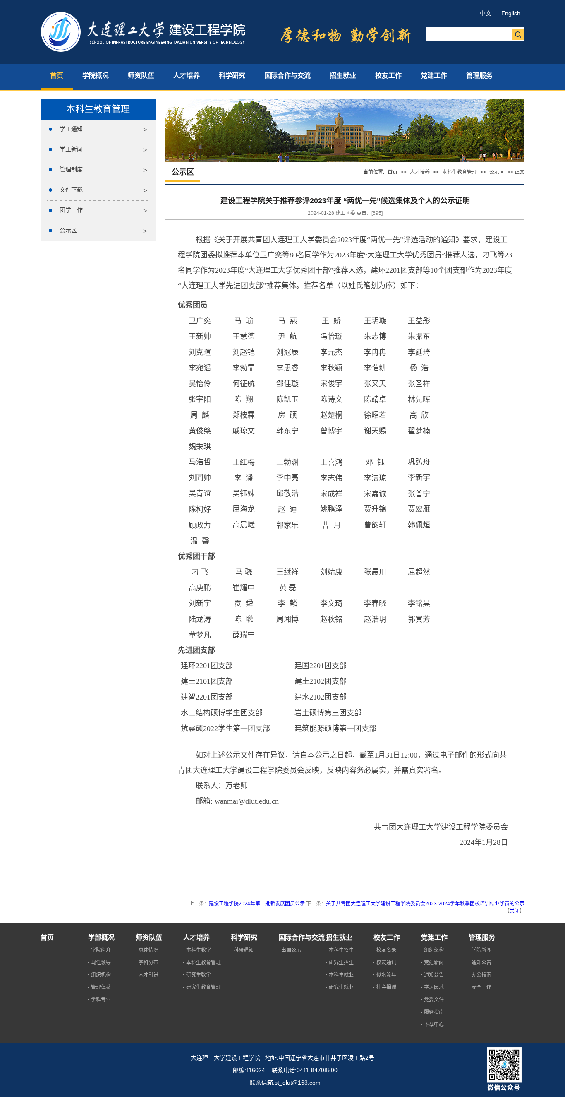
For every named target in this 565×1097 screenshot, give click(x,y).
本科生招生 (341, 950)
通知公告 (434, 975)
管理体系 (101, 987)
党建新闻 (434, 962)
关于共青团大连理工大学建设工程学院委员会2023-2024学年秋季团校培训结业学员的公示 (425, 904)
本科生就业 (341, 975)
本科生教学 (198, 950)
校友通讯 (386, 962)
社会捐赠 (386, 987)
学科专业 (101, 1000)
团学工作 (71, 210)
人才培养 (420, 172)
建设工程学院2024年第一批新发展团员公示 (257, 904)
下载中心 (434, 1024)
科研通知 (244, 950)
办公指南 (481, 975)
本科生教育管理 (459, 172)
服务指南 (434, 1012)
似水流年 (386, 975)
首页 (392, 172)
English (510, 13)
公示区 (68, 230)
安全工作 (481, 987)
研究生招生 (341, 962)
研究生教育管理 (203, 987)
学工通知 (71, 128)
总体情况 (148, 950)
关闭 (515, 911)
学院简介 (101, 950)
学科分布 (148, 962)
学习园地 (434, 987)
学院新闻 (481, 950)
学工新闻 (71, 149)
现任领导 (101, 962)
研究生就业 (341, 987)
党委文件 (434, 1000)
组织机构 (101, 975)
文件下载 (71, 189)
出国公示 (291, 950)
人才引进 (148, 975)
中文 (485, 13)
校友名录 (386, 950)
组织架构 (434, 950)
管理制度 (71, 169)
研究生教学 (198, 975)
